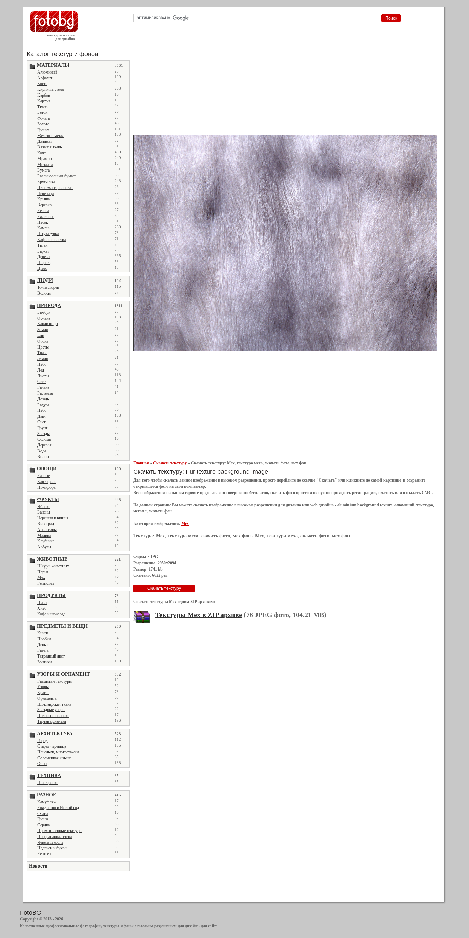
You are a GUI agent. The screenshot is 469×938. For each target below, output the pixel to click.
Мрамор (44, 158)
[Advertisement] (286, 80)
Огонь (42, 341)
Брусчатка (46, 181)
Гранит (43, 130)
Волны (43, 456)
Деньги (43, 644)
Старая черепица (51, 746)
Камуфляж (46, 801)
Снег (41, 422)
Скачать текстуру (170, 463)
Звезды (43, 433)
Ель (40, 335)
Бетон (42, 112)
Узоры (43, 686)
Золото (43, 124)
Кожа (41, 153)
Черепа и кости (50, 842)
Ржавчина (45, 216)
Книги (42, 633)
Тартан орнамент (51, 721)
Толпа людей (48, 287)
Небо (41, 364)
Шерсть (43, 262)
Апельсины (47, 529)
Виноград (45, 523)
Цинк (42, 268)
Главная (141, 463)
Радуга (43, 404)
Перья (42, 572)
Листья (43, 376)
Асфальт (44, 78)
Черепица (45, 193)
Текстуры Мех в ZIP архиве (198, 614)
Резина (43, 210)
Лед (40, 370)
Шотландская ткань (54, 704)
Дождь (43, 399)
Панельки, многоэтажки (58, 752)
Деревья (44, 445)
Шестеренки (47, 782)
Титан (42, 245)
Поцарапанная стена (54, 836)
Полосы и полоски (53, 715)
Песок (42, 222)
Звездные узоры (51, 709)
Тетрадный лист (51, 656)
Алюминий (47, 72)
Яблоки (43, 506)
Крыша (43, 199)
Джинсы (44, 141)
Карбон (43, 95)
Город (42, 740)
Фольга (43, 118)
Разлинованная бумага (56, 176)
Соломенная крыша (54, 757)
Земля (42, 329)
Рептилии (45, 583)
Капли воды (47, 323)
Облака (43, 318)
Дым (41, 416)
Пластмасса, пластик (55, 187)
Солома (44, 439)
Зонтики (44, 662)
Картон (43, 101)
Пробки (44, 639)
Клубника (45, 541)
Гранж (42, 819)
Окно (42, 763)
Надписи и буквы (52, 848)
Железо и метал (50, 135)
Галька (43, 387)
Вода (41, 451)
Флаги (42, 813)
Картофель (46, 481)
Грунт (42, 428)
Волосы (44, 293)
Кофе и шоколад (51, 613)
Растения (45, 393)
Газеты (43, 650)
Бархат (43, 251)
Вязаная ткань (49, 147)
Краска (43, 692)
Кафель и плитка (51, 239)
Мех (41, 577)
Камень (43, 227)
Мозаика (45, 164)
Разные (43, 475)
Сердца (43, 825)
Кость (42, 83)
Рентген (44, 853)
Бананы (43, 512)
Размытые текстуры (54, 681)
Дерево (43, 256)
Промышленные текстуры (59, 830)
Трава (42, 352)
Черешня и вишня (52, 518)
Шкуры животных (53, 566)
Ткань (42, 106)
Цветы (43, 347)
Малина (44, 535)
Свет (41, 381)
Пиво (42, 602)
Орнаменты (47, 698)
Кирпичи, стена (50, 89)
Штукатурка (48, 233)
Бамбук (43, 312)
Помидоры (46, 487)
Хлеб (41, 608)
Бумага (43, 170)
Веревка (44, 204)
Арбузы (44, 546)
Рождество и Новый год (58, 807)
